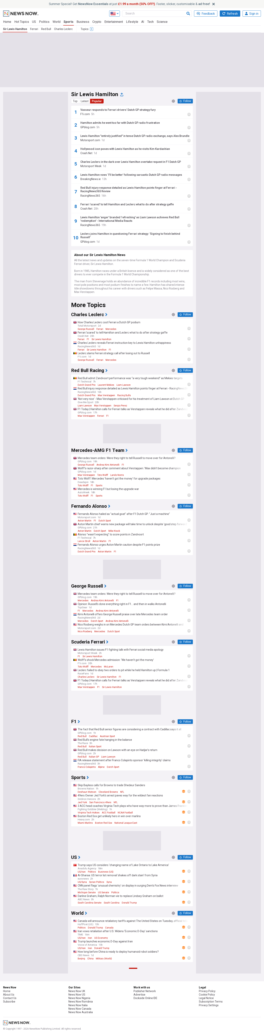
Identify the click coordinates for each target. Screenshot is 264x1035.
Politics (44, 22)
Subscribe (9, 1001)
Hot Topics (21, 22)
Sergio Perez (120, 405)
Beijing (81, 958)
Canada (109, 928)
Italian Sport (95, 746)
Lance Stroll (84, 541)
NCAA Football (125, 812)
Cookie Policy (207, 994)
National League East (125, 823)
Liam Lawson (124, 385)
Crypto (96, 22)
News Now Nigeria (79, 998)
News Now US (76, 994)
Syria (109, 882)
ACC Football (108, 812)
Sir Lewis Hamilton (15, 29)
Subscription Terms (211, 1001)
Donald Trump (129, 903)
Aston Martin (84, 521)
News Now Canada (79, 1008)
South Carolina (111, 903)
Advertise (139, 994)
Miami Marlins (85, 823)
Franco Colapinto (87, 767)
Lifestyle (132, 22)
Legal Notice (206, 998)
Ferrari (34, 29)
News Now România (80, 1001)
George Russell (86, 329)
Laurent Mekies (106, 385)
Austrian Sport (107, 736)
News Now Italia (78, 1005)
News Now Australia (80, 1012)
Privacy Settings (209, 1005)
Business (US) (105, 872)
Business (83, 22)
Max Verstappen (106, 395)
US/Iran (82, 872)
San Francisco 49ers (100, 802)
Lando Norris (117, 475)
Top (75, 101)
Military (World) (104, 958)
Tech (150, 22)
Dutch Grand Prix (86, 385)
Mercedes (111, 329)
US (34, 22)
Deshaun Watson (87, 792)
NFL (122, 792)
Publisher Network (145, 991)
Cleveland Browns (108, 792)
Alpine (101, 767)
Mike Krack (114, 531)
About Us (8, 994)
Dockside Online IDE (145, 998)
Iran (90, 938)
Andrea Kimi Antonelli (107, 465)
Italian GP (94, 757)
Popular (97, 101)
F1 (88, 339)
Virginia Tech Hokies (89, 812)
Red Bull (46, 29)
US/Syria (82, 882)
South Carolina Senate (89, 903)
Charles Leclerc (63, 29)
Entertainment (113, 22)
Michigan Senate (87, 892)
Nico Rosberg (85, 631)
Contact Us (9, 998)
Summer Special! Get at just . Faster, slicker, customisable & (129, 4)
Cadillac (93, 736)
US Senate (103, 892)
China (90, 958)
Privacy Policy (207, 991)
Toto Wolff (102, 475)
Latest (85, 101)
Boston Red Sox (103, 823)
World (56, 22)
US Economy (101, 938)
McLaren (108, 667)
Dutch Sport (105, 521)
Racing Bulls (124, 395)
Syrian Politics (96, 882)
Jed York (82, 802)
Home (7, 22)
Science (162, 22)
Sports (68, 22)
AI (142, 22)
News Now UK (76, 991)
